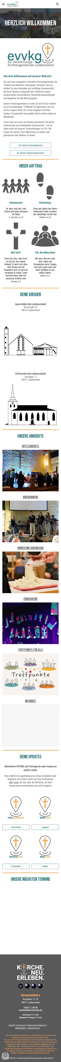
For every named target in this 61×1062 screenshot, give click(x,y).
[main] (30, 23)
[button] (3, 4)
